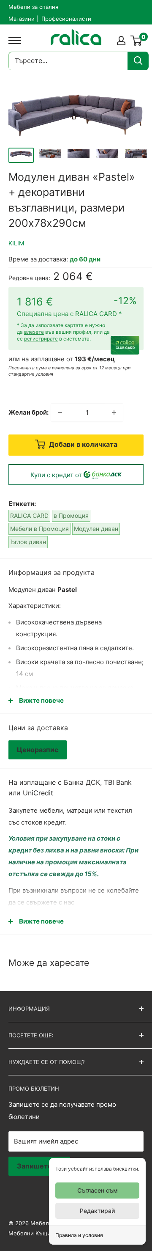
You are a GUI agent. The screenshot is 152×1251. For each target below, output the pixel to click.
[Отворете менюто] (12, 40)
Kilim (16, 243)
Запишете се (39, 1166)
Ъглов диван (28, 541)
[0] (136, 41)
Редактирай (97, 1210)
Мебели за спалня (33, 6)
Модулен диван (96, 528)
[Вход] (121, 40)
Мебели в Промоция (39, 528)
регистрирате (41, 338)
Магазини (21, 18)
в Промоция (71, 515)
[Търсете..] (138, 61)
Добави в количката (82, 444)
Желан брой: (28, 412)
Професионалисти (66, 18)
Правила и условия (79, 1235)
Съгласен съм (97, 1190)
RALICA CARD (29, 515)
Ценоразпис (37, 749)
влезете (34, 332)
